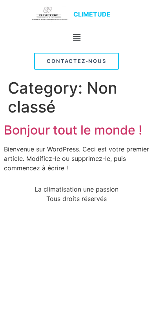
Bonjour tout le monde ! (73, 130)
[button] (76, 37)
